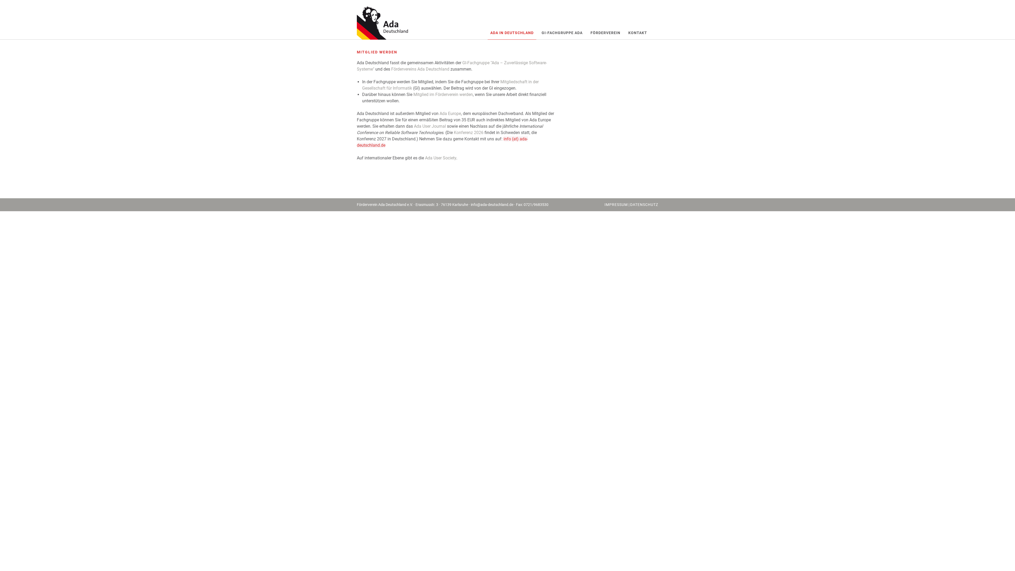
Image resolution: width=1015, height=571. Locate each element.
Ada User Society (440, 157)
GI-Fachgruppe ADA (562, 33)
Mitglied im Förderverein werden (443, 94)
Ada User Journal (430, 126)
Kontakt (637, 33)
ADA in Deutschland (512, 33)
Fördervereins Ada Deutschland (420, 69)
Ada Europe (450, 113)
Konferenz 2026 (468, 132)
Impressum (616, 204)
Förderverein (605, 33)
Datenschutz (644, 204)
